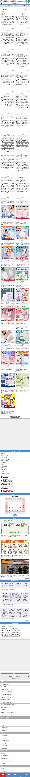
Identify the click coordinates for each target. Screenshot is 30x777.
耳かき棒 (4, 457)
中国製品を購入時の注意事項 (7, 715)
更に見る (27, 620)
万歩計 (4, 462)
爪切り (4, 453)
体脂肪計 (4, 466)
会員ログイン (4, 738)
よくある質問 (4, 745)
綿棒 (3, 467)
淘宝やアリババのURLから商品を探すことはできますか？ (11, 629)
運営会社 (3, 763)
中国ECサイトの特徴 (5, 709)
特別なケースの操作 (5, 699)
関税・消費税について (6, 707)
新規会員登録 (4, 735)
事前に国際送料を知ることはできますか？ (11, 630)
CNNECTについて (5, 684)
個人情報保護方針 (5, 755)
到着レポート (4, 730)
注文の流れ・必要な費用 (6, 694)
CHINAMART (4, 771)
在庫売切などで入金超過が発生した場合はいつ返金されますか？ (11, 632)
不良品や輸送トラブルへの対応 (8, 704)
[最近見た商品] (26, 3)
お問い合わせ (4, 748)
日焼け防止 (5, 460)
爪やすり (4, 469)
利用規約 (3, 753)
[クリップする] (2, 17)
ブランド (3, 722)
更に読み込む (15, 416)
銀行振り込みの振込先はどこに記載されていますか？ (11, 636)
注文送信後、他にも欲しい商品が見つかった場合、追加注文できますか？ (11, 634)
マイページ (3, 743)
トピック (27, 578)
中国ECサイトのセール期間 (7, 712)
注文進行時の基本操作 (6, 697)
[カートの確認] (28, 3)
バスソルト (5, 455)
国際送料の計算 (4, 727)
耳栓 (3, 471)
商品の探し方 (4, 686)
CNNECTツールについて (6, 689)
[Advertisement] (15, 434)
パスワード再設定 (5, 740)
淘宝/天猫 (5, 14)
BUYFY (3, 768)
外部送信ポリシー (5, 758)
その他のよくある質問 (24, 638)
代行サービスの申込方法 (6, 691)
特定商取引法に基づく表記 (7, 761)
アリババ (12, 14)
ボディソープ (5, 459)
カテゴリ (3, 720)
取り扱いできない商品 (6, 702)
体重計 (4, 464)
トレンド (3, 725)
